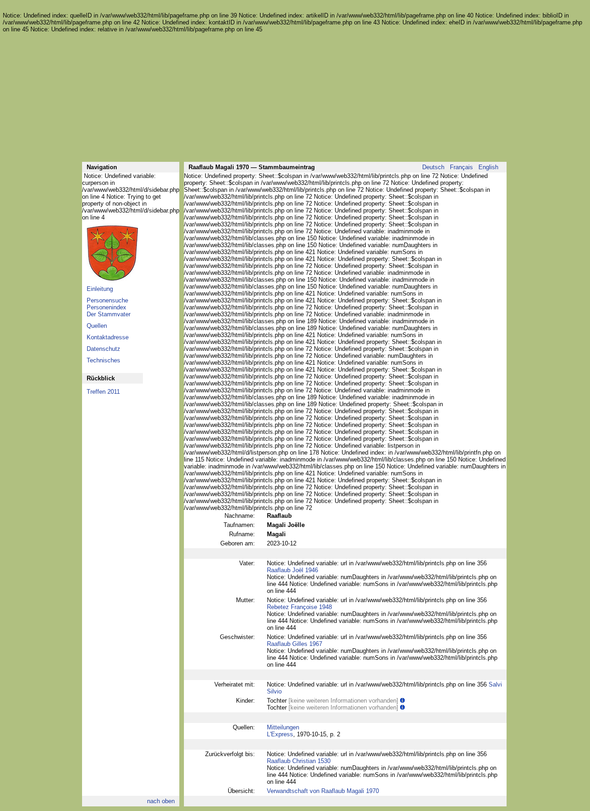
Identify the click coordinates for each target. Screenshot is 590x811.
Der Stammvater (108, 314)
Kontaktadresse (108, 337)
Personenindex (106, 307)
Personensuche (107, 300)
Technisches (103, 360)
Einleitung (100, 288)
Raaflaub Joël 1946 (292, 570)
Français (461, 167)
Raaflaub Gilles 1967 (294, 643)
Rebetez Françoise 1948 (299, 607)
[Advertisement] (294, 97)
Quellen (97, 325)
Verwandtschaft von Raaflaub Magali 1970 (323, 790)
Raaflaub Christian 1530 (298, 761)
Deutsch (433, 167)
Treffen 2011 (103, 391)
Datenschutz (103, 348)
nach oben (161, 801)
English (488, 167)
